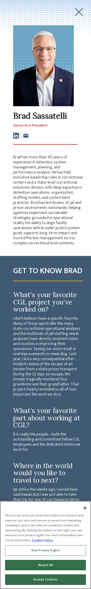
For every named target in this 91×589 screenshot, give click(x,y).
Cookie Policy (42, 540)
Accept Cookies (45, 579)
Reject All (45, 565)
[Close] (84, 508)
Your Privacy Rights (45, 550)
